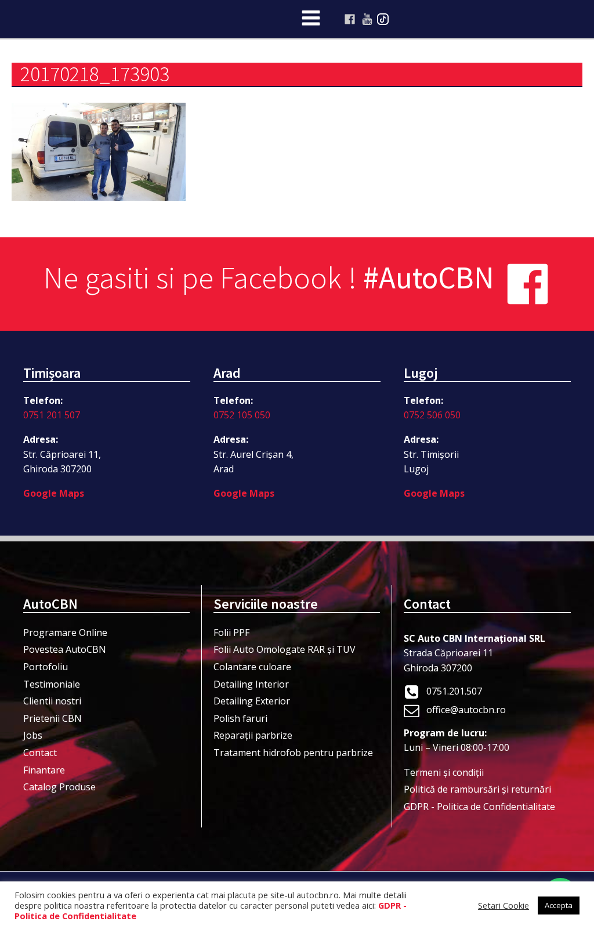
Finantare (44, 770)
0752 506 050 (432, 415)
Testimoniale (51, 684)
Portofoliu (45, 666)
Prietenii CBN (52, 718)
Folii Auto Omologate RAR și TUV (284, 649)
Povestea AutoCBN (64, 649)
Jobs (32, 735)
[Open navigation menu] (311, 19)
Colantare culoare (252, 666)
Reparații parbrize (252, 735)
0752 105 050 (241, 415)
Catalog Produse (59, 786)
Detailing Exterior (251, 701)
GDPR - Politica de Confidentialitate (479, 806)
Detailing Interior (251, 684)
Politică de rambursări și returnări (477, 789)
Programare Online (65, 632)
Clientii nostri (52, 701)
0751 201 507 (51, 415)
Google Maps (53, 493)
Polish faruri (240, 718)
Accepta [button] (559, 905)
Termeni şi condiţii (444, 772)
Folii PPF (231, 632)
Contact (40, 752)
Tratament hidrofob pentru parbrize (293, 752)
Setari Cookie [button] (503, 905)
